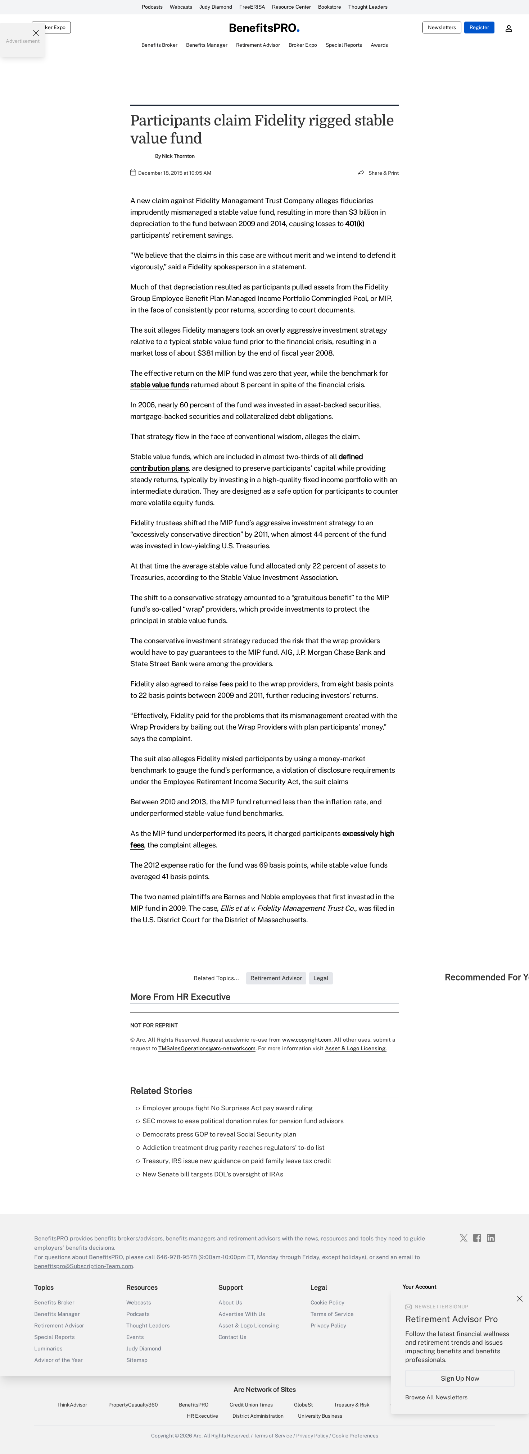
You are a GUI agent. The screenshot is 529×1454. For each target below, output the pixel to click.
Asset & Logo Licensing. (355, 1048)
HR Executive (202, 1416)
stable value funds (159, 384)
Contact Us (232, 1337)
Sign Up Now (460, 1378)
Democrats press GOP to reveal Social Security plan (219, 1134)
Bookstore (329, 7)
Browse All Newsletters (436, 1397)
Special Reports (54, 1337)
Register (479, 27)
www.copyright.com (306, 1040)
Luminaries (48, 1348)
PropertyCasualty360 (133, 1405)
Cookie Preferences (355, 1436)
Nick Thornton (178, 156)
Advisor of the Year (58, 1360)
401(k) (354, 223)
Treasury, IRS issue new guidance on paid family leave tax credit (237, 1161)
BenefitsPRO (193, 1405)
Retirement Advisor (59, 1325)
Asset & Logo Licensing (248, 1325)
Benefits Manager (57, 1314)
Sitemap (137, 1360)
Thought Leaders (368, 7)
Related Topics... (216, 978)
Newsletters (442, 27)
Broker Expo (51, 27)
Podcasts (152, 7)
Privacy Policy (328, 1325)
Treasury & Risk (352, 1405)
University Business (320, 1416)
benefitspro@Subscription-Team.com (83, 1266)
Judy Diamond (215, 7)
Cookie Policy (327, 1302)
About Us (230, 1302)
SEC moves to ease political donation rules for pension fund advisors (243, 1121)
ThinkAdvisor (72, 1405)
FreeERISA (252, 7)
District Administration (258, 1416)
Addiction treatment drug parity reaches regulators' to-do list (234, 1147)
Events (135, 1337)
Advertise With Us (241, 1314)
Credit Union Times (251, 1405)
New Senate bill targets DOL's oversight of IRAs (213, 1174)
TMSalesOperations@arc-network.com (207, 1048)
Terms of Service (332, 1314)
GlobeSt (303, 1405)
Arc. (198, 1436)
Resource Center (291, 7)
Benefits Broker (54, 1302)
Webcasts (181, 7)
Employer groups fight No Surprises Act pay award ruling (228, 1108)
